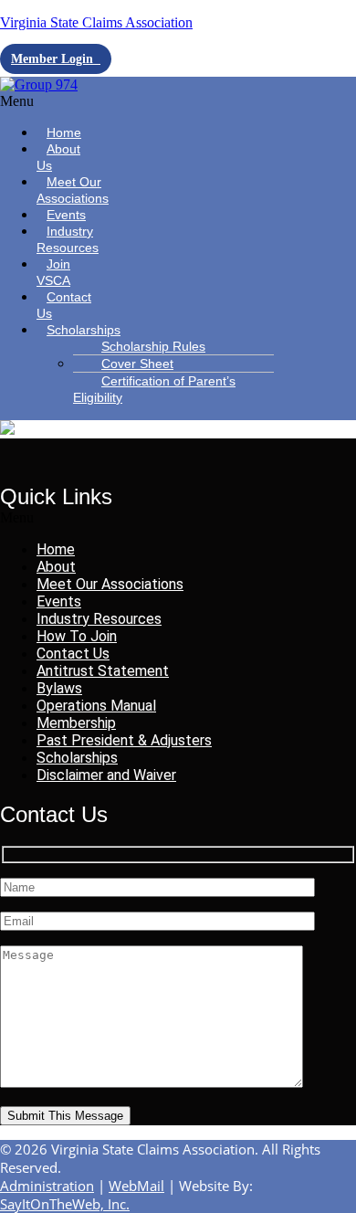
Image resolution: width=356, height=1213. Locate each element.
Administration (47, 1185)
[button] (53, 101)
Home (56, 549)
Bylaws (59, 688)
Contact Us (64, 305)
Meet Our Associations (73, 190)
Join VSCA (53, 272)
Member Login (55, 59)
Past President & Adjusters (124, 740)
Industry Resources (68, 239)
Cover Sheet (137, 363)
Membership (76, 723)
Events (59, 601)
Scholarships (83, 329)
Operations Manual (96, 705)
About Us (58, 157)
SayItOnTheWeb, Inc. (65, 1204)
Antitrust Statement (103, 671)
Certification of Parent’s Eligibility (154, 389)
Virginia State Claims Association (96, 22)
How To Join (77, 636)
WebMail (136, 1185)
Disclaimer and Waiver (106, 775)
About (56, 566)
